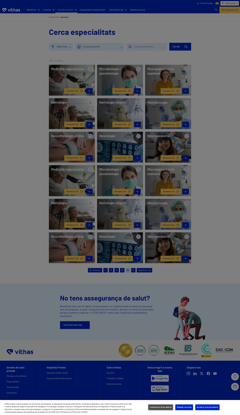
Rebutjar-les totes (184, 407)
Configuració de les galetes (161, 407)
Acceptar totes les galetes (207, 407)
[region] (120, 407)
